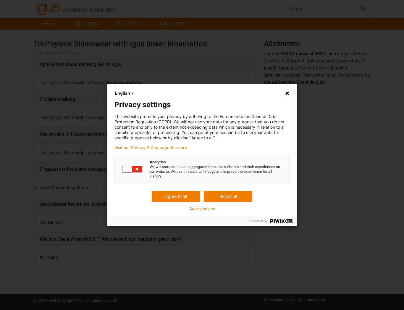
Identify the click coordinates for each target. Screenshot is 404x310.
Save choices (202, 208)
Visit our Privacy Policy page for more (150, 147)
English (122, 93)
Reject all (228, 196)
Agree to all (176, 196)
